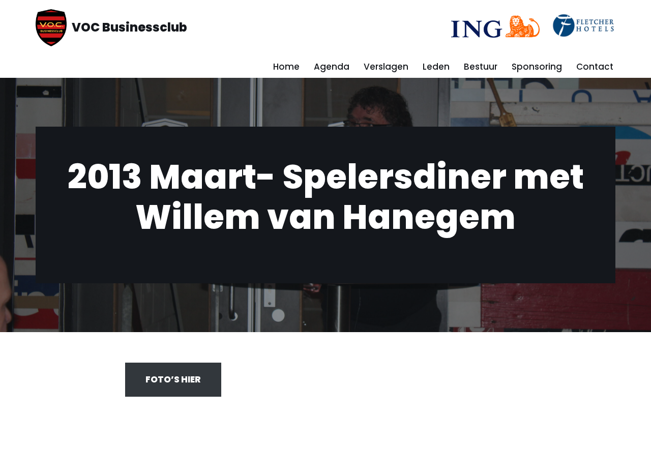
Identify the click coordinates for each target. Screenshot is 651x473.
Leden (436, 67)
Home (286, 67)
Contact (594, 67)
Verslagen (386, 67)
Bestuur (480, 67)
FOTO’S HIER (173, 379)
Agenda (331, 67)
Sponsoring (537, 67)
